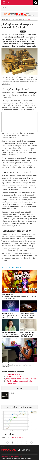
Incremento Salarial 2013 (15, 374)
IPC (8, 2)
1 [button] (7, 443)
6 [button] (31, 443)
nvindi (28, 19)
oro (30, 178)
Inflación (5, 19)
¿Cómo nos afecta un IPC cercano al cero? (21, 379)
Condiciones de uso (7, 456)
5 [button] (27, 443)
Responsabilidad (18, 456)
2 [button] (12, 443)
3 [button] (17, 443)
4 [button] (22, 443)
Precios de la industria (14, 376)
